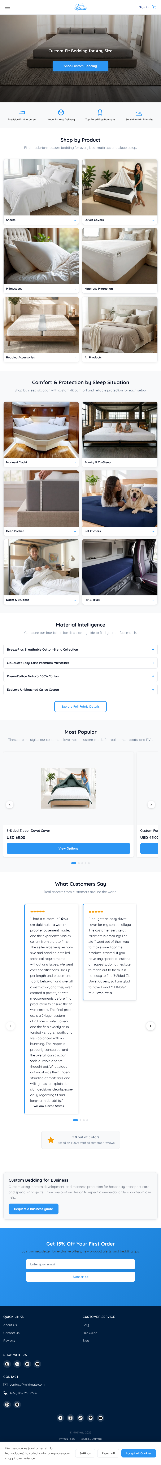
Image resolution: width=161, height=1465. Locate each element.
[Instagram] (70, 1418)
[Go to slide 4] (87, 1120)
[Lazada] (37, 1364)
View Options (68, 848)
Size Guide (90, 1333)
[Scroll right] (151, 804)
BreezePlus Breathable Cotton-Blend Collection (42, 649)
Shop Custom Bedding (80, 66)
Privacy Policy (67, 1438)
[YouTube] (100, 1418)
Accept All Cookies (139, 1453)
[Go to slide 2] (80, 1120)
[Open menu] (7, 7)
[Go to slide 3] (84, 1120)
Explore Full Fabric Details (80, 706)
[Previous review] (10, 1026)
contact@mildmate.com (27, 1384)
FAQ (86, 1325)
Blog (86, 1341)
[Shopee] (27, 1364)
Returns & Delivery (91, 1438)
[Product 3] (82, 863)
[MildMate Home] (80, 7)
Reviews (9, 1341)
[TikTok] (80, 1418)
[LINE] (17, 1404)
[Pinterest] (90, 1418)
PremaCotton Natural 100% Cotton (33, 676)
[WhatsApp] (7, 1404)
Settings (85, 1453)
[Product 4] (85, 863)
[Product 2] (79, 863)
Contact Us (11, 1333)
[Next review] (150, 1026)
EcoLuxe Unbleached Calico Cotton (33, 690)
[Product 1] (73, 863)
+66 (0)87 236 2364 (23, 1393)
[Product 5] (89, 863)
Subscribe (80, 1277)
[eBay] (17, 1364)
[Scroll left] (9, 804)
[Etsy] (7, 1364)
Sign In (143, 7)
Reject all (108, 1453)
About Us (10, 1325)
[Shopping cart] (154, 7)
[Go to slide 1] (75, 1120)
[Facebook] (60, 1418)
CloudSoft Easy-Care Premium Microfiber (38, 663)
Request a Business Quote (33, 1209)
